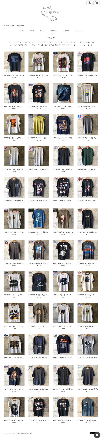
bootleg (82, 45)
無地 (33, 45)
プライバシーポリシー (9, 433)
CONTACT (66, 31)
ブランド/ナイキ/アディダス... (19, 45)
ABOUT (31, 31)
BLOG (41, 31)
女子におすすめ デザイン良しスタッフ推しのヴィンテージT (57, 45)
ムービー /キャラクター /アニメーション (20, 42)
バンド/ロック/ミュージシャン (65, 42)
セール (90, 45)
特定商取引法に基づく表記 (25, 433)
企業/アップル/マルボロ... (86, 42)
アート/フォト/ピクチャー (44, 42)
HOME (21, 31)
